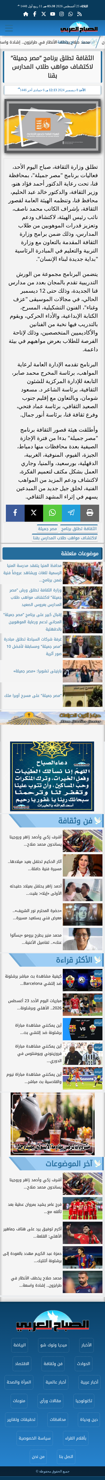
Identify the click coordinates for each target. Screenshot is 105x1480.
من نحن (38, 1456)
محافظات (58, 1419)
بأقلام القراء (75, 1438)
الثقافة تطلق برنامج (79, 529)
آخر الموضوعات (69, 1164)
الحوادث (83, 1364)
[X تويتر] (43, 13)
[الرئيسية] (25, 13)
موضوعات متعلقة (80, 553)
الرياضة (19, 1345)
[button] (7, 777)
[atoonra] (52, 718)
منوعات (19, 1401)
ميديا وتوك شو (53, 1345)
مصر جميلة (47, 529)
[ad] (52, 809)
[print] (89, 513)
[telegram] (71, 513)
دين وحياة (89, 1419)
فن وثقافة (65, 42)
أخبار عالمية (56, 1382)
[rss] (79, 13)
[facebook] (15, 513)
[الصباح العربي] (79, 28)
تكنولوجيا (84, 1401)
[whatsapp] (52, 513)
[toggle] (8, 28)
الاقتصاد (22, 1364)
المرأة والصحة (19, 1382)
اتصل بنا (66, 1456)
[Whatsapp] (70, 13)
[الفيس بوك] (34, 13)
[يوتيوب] (52, 13)
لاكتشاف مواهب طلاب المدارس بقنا (65, 538)
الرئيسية (88, 42)
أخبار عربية (89, 1382)
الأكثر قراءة (74, 960)
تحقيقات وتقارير (21, 1419)
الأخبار (86, 1345)
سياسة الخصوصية (35, 1438)
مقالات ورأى (50, 1401)
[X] (34, 513)
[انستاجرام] (61, 13)
